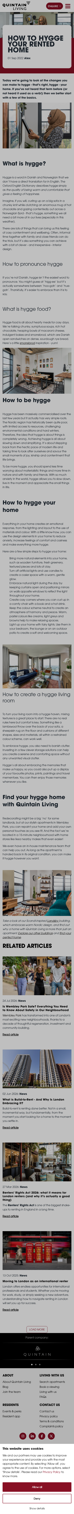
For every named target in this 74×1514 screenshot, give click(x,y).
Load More (37, 1329)
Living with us (48, 1392)
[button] (32, 1364)
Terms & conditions (52, 1421)
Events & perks (12, 1411)
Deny (37, 1498)
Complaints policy (51, 1426)
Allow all (37, 1487)
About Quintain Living (17, 1382)
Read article (11, 1034)
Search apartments (52, 1382)
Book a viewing (49, 1387)
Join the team (12, 1392)
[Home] (16, 6)
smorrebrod (27, 343)
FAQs (43, 1397)
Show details (37, 1508)
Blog (5, 1387)
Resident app (11, 1416)
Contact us (47, 1411)
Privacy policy (49, 1416)
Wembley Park (12, 1015)
